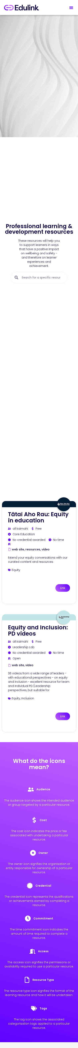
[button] (71, 8)
